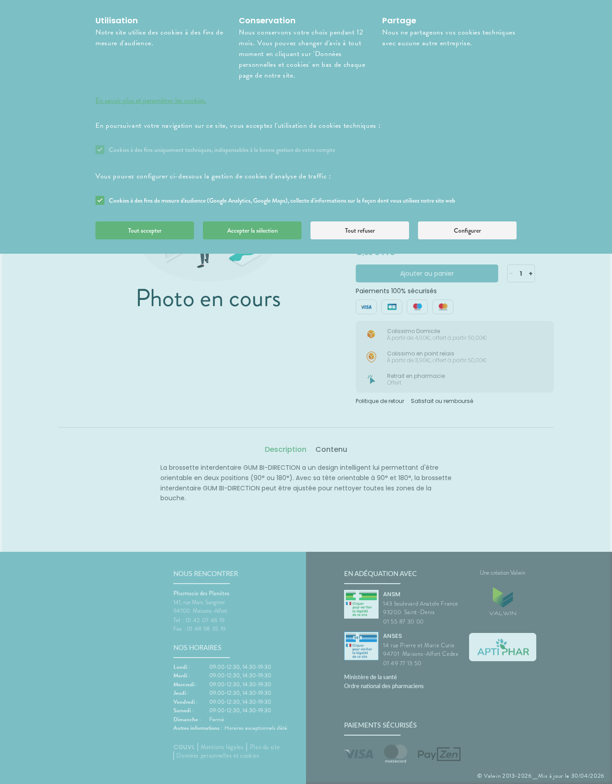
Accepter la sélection (252, 230)
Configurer (467, 230)
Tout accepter (145, 230)
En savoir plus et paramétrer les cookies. (151, 100)
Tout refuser (360, 230)
